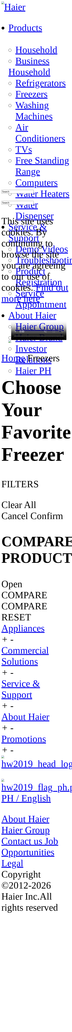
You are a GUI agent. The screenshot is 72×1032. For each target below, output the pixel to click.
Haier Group (25, 830)
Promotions (23, 738)
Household (36, 49)
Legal (12, 863)
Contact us (23, 841)
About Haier (25, 716)
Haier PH (33, 370)
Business (32, 60)
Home (13, 358)
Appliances (23, 628)
